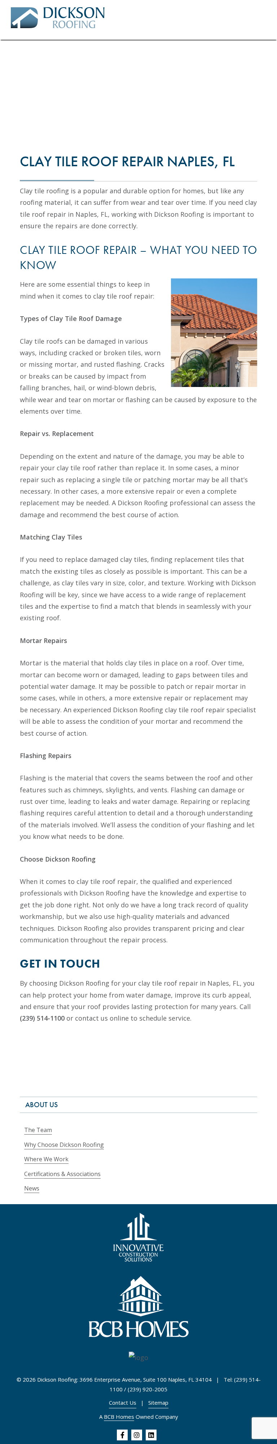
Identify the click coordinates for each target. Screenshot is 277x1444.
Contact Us (122, 1402)
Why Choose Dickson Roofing (64, 1145)
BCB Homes (119, 1416)
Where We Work (46, 1159)
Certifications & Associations (62, 1174)
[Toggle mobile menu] (263, 20)
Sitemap (158, 1402)
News (31, 1188)
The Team (38, 1130)
